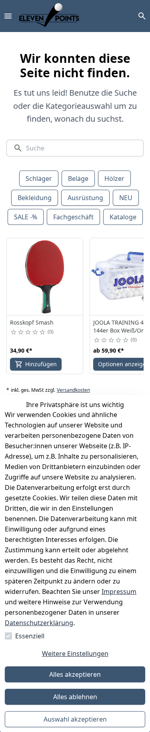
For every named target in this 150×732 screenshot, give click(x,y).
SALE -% (25, 217)
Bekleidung (35, 197)
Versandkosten (73, 390)
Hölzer (114, 178)
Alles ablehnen (75, 696)
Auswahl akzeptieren (75, 719)
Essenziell (29, 636)
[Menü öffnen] (8, 16)
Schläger (39, 178)
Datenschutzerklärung (39, 622)
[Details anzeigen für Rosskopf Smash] (45, 276)
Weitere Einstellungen (75, 653)
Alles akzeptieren (75, 674)
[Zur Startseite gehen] (49, 16)
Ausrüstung (85, 197)
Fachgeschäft (73, 217)
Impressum (119, 591)
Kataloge (123, 217)
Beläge (78, 178)
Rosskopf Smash (32, 322)
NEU (125, 197)
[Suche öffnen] (142, 16)
